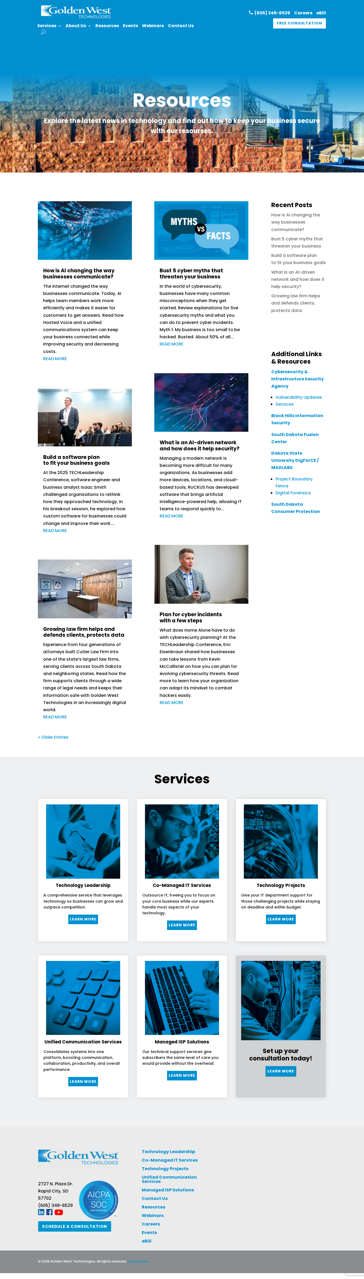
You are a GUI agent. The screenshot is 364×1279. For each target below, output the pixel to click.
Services (46, 26)
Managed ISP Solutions (168, 1190)
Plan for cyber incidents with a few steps (191, 617)
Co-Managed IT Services (170, 1160)
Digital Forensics (293, 493)
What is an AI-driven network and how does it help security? (200, 445)
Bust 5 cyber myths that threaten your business (191, 273)
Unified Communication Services (169, 1179)
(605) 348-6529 (271, 13)
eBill (321, 13)
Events (130, 26)
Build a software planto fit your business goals (76, 460)
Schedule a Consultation (74, 1226)
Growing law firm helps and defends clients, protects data (83, 632)
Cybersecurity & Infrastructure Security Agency (297, 379)
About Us (76, 26)
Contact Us (181, 26)
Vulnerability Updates (299, 397)
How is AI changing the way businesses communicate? (79, 273)
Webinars (153, 26)
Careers (303, 13)
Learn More (83, 919)
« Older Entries (53, 737)
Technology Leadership (168, 1152)
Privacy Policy (138, 1261)
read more (55, 359)
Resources (107, 26)
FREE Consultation (299, 23)
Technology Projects (165, 1169)
